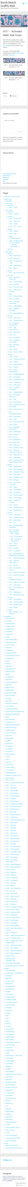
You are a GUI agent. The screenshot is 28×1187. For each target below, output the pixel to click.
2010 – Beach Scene (15, 255)
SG (7, 1106)
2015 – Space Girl (14, 442)
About (6, 1143)
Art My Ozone (10, 981)
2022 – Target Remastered (14, 950)
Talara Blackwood (11, 1122)
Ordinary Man (10, 730)
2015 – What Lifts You (15, 455)
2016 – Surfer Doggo (15, 497)
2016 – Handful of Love (16, 477)
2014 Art (10, 316)
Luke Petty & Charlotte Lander (15, 711)
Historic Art (7, 199)
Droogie (8, 1013)
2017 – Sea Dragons (16, 536)
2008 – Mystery (14, 231)
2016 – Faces (10, 780)
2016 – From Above (15, 474)
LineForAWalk (10, 1061)
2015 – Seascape (14, 434)
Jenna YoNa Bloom (11, 682)
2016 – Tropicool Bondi (16, 507)
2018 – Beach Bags (11, 857)
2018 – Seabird (10, 885)
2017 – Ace (12, 523)
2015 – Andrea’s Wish (15, 364)
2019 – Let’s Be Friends (13, 917)
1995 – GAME (13, 207)
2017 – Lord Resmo (12, 817)
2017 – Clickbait (11, 798)
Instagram (12, 55)
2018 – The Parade (11, 893)
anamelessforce (10, 623)
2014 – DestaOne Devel (16, 320)
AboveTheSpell (10, 970)
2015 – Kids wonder (15, 416)
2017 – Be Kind (13, 548)
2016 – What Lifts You (15, 510)
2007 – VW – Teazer (15, 226)
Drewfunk (9, 1010)
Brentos (8, 991)
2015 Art (10, 354)
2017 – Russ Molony (12, 836)
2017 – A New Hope (15, 515)
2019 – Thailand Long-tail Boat (15, 935)
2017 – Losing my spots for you (15, 820)
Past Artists (7, 616)
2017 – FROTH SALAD (12, 809)
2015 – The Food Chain (16, 447)
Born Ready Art (10, 986)
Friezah (8, 1023)
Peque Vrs (9, 735)
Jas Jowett (9, 679)
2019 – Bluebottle (11, 899)
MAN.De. (8, 1069)
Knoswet (8, 698)
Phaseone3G (9, 738)
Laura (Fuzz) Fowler (12, 703)
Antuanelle (9, 631)
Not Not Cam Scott (11, 1087)
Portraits (5, 45)
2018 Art (10, 597)
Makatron (9, 1066)
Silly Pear (9, 1109)
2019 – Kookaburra (12, 915)
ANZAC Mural (10, 956)
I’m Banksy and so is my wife (15, 966)
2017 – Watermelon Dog (16, 595)
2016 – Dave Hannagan (16, 469)
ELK (7, 1018)
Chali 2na (9, 647)
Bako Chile (9, 983)
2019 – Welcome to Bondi (14, 945)
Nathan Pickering (11, 727)
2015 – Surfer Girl (14, 445)
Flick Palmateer (10, 669)
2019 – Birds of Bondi (12, 896)
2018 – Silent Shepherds (13, 888)
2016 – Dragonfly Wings (16, 472)
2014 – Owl (12, 335)
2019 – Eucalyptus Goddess (14, 907)
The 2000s (9, 210)
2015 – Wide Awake (15, 457)
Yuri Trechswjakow (12, 1135)
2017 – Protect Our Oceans (17, 572)
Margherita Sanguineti (13, 714)
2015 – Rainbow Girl (15, 431)
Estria (7, 1021)
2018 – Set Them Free (15, 604)
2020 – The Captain (12, 948)
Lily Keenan (9, 1058)
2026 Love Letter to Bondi (12, 196)
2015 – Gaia (12, 399)
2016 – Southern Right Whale (15, 782)
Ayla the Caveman (11, 642)
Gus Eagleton (10, 1034)
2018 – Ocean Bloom (15, 599)
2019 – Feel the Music (12, 909)
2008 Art (10, 229)
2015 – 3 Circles (13, 356)
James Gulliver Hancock (13, 1042)
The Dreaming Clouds (12, 1127)
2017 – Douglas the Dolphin (14, 804)
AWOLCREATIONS (11, 639)
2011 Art (10, 271)
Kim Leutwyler (10, 695)
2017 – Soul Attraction (12, 841)
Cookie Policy (9, 1180)
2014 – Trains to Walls (15, 352)
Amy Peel (9, 621)
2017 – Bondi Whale (12, 793)
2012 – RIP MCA (14, 284)
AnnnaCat (9, 975)
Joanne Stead (10, 1050)
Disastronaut (10, 658)
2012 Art (10, 275)
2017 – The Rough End (13, 849)
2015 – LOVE (13, 419)
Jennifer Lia (9, 1047)
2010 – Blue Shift (14, 258)
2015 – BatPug (13, 367)
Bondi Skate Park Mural (13, 963)
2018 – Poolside (11, 883)
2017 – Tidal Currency (12, 854)
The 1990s (9, 204)
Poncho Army (10, 1093)
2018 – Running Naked (16, 602)
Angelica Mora (10, 629)
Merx (7, 717)
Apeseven (9, 978)
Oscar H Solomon (11, 733)
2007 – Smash (13, 224)
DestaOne (9, 1007)
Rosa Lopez (9, 743)
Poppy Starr (9, 1095)
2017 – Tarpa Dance (15, 585)
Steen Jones (9, 764)
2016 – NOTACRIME (15, 489)
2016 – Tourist (13, 505)
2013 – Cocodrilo (14, 299)
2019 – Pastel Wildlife (12, 925)
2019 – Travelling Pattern (13, 938)
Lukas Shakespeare (12, 709)
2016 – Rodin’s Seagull (16, 495)
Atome (8, 637)
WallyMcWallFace (11, 772)
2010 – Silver (13, 268)
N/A (4, 181)
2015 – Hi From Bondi (15, 409)
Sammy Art (9, 1103)
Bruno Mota (9, 994)
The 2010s (9, 252)
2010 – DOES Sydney (15, 265)
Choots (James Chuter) (13, 655)
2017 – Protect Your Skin (16, 575)
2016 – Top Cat (10, 785)
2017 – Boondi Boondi (13, 796)
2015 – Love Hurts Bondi (16, 422)
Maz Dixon (9, 1077)
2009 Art (10, 249)
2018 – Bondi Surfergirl (13, 867)
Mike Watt (9, 1079)
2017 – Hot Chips (11, 812)
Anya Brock (9, 634)
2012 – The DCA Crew (15, 287)
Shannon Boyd (10, 754)
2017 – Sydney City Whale (17, 582)
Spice (7, 759)
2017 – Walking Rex (15, 592)
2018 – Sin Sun (10, 891)
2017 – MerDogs (11, 825)
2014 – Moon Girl (14, 332)
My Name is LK (10, 722)
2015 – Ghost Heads (15, 402)
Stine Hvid (9, 1117)
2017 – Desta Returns (12, 801)
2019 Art (10, 610)
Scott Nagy (9, 749)
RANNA (8, 741)
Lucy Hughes (10, 706)
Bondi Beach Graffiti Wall (8, 4)
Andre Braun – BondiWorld (14, 973)
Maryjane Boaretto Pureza (14, 1074)
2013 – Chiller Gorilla (15, 296)
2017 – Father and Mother (14, 806)
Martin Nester (10, 1071)
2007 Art (10, 216)
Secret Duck (9, 751)
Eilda (7, 1015)
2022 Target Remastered (13, 953)
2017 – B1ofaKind (11, 788)
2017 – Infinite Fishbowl (13, 814)
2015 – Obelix (13, 424)
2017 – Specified (11, 844)
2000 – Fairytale (14, 214)
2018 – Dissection (11, 872)
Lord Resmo (9, 1063)
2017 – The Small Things (13, 852)
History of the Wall (11, 1145)
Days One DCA (10, 1005)
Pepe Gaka (9, 1090)
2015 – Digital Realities (16, 392)
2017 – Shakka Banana (13, 838)
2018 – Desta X (10, 869)
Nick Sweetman (10, 1085)
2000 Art (10, 212)
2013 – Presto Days (14, 318)
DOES (7, 661)
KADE (7, 1053)
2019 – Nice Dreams (12, 920)
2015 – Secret (13, 437)
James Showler (10, 1045)
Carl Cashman (10, 645)
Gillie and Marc (10, 671)
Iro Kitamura (9, 677)
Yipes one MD (10, 1130)
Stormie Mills (10, 767)
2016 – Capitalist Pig (15, 466)
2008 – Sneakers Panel (16, 241)
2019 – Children (11, 904)
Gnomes (8, 1026)
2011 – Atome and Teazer (16, 272)
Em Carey (9, 666)
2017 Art (10, 513)
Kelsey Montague (11, 693)
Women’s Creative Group (13, 775)
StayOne (8, 762)
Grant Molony (10, 1031)
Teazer (8, 1125)
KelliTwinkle (10, 690)
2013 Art (10, 294)
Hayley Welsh (10, 1037)
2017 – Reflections (11, 833)
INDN (7, 674)
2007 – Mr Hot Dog (15, 218)
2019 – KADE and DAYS (13, 912)
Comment (19, 131)
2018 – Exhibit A (11, 875)
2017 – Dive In (13, 565)
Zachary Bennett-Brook (13, 1138)
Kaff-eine (9, 685)
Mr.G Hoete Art (10, 719)
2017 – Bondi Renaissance (17, 558)
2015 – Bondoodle (14, 377)
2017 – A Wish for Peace (16, 517)
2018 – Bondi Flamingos (13, 864)
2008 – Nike (13, 233)
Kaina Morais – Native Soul (14, 1055)
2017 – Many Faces (11, 822)
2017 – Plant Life (11, 830)
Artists (6, 968)
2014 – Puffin (13, 349)
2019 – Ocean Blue (11, 923)
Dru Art (8, 663)
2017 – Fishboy (15, 533)
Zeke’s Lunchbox (11, 1141)
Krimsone (9, 701)
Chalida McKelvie (11, 999)
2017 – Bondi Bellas (12, 790)
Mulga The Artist (11, 1082)
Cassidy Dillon (10, 997)
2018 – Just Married (12, 880)
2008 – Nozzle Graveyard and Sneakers (15, 244)
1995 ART (10, 205)
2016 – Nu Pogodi (14, 492)
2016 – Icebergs (14, 480)
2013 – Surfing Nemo (15, 306)
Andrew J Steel (10, 626)
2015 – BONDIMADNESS (16, 374)
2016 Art (10, 464)
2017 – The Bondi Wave (13, 846)
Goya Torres (9, 1029)
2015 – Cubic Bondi (15, 382)
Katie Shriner (10, 687)
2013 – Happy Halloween (16, 313)
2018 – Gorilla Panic (12, 877)
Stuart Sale (9, 1119)
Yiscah (8, 1133)
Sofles (8, 757)
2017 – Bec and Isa (14, 551)
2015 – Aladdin (13, 362)
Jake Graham (10, 1039)
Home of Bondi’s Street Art (14, 1148)
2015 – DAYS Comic (15, 385)
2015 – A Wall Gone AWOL (17, 359)
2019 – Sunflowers (11, 933)
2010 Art (10, 253)
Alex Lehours (10, 618)
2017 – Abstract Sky (15, 520)
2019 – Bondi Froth (12, 901)
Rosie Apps (9, 746)
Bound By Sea (10, 989)
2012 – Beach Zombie (15, 282)
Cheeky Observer (11, 653)
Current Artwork (9, 778)
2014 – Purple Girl (14, 337)
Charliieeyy (9, 650)
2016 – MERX (13, 487)
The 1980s (9, 201)
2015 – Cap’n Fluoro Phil (16, 379)
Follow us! (7, 1160)
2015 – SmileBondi (15, 439)
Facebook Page (19, 53)
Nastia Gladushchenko (13, 725)
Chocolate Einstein (11, 1002)
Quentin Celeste (11, 1098)
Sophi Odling (10, 1111)
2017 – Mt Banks (11, 828)
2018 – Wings (13, 607)
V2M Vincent (10, 770)
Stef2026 (8, 1114)
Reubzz (8, 1101)
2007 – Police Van (14, 221)
